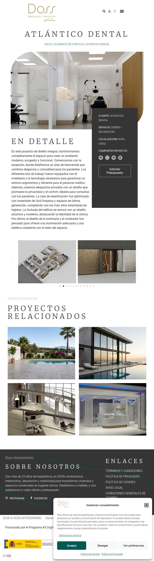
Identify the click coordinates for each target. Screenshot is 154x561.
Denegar (102, 545)
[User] (109, 11)
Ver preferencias (133, 545)
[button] (146, 505)
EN (5, 556)
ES (9, 556)
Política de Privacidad (112, 554)
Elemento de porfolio (69, 44)
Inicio (48, 44)
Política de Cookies (90, 554)
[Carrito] (114, 11)
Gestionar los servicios (70, 535)
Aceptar (72, 545)
